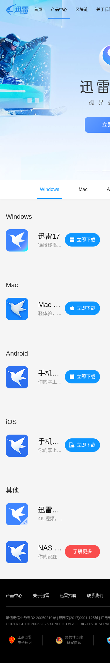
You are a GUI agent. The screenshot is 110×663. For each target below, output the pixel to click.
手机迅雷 (52, 373)
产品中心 (59, 9)
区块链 (81, 9)
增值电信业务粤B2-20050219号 (31, 618)
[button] (87, 171)
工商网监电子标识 (25, 640)
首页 (38, 9)
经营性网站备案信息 (74, 640)
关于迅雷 (41, 595)
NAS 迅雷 (53, 548)
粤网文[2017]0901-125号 (78, 618)
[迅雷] (17, 9)
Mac (83, 189)
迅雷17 (49, 236)
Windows (49, 189)
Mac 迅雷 (52, 305)
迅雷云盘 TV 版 (62, 510)
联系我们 (95, 595)
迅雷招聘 (68, 595)
